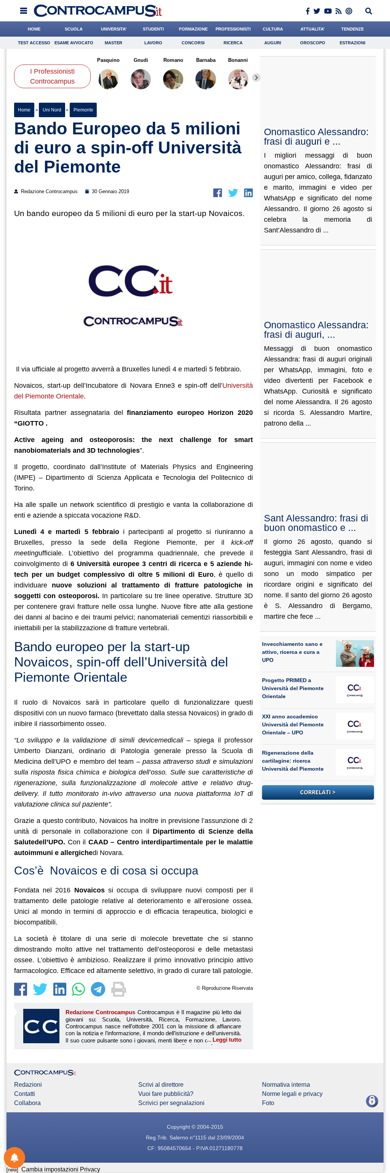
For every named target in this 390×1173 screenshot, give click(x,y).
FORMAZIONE (193, 29)
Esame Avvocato (73, 42)
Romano (173, 60)
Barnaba (206, 60)
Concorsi (193, 42)
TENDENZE (352, 29)
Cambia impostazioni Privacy (60, 1169)
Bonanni (238, 60)
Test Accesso (34, 42)
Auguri (272, 42)
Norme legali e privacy (292, 1094)
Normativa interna (286, 1085)
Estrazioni (352, 42)
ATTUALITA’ (312, 29)
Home (24, 110)
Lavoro (153, 42)
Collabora (27, 1103)
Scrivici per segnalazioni (171, 1103)
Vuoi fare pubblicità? (165, 1094)
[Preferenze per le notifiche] (14, 1157)
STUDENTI (153, 29)
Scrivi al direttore (161, 1085)
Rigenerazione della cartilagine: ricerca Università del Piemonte (293, 761)
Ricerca (233, 42)
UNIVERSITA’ (113, 29)
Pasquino (108, 60)
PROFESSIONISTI (233, 29)
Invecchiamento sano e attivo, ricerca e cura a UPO (292, 652)
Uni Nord (52, 110)
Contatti (24, 1094)
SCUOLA (74, 29)
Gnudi (141, 60)
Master (113, 42)
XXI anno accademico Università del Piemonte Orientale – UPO (293, 724)
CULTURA (273, 29)
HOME (34, 29)
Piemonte (83, 110)
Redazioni (28, 1085)
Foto (268, 1103)
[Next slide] (256, 77)
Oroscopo (312, 42)
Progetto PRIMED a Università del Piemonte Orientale (293, 688)
